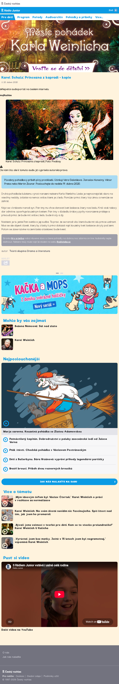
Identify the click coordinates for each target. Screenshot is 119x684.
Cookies (20, 676)
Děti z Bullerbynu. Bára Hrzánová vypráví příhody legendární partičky (56, 459)
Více (99, 17)
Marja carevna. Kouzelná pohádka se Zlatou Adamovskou (42, 431)
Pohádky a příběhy (79, 17)
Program (23, 17)
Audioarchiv (54, 17)
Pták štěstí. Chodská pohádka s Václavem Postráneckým (47, 450)
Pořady (38, 17)
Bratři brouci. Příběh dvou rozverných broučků (40, 468)
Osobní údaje (34, 676)
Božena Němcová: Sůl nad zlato (36, 326)
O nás (6, 652)
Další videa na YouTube (17, 629)
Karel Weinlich (25, 340)
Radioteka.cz (64, 242)
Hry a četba (17, 238)
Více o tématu (17, 491)
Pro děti (7, 17)
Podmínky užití (51, 676)
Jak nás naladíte (12, 657)
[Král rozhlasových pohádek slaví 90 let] (59, 46)
